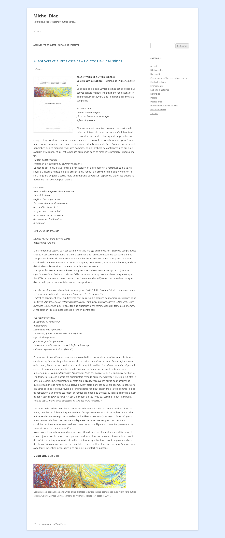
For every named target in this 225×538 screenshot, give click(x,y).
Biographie (155, 74)
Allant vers (124, 491)
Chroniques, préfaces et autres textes (82, 491)
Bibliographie (156, 70)
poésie (88, 495)
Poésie (153, 97)
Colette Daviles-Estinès (52, 495)
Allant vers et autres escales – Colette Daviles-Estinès (77, 60)
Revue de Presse (158, 109)
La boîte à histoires (159, 89)
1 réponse (38, 69)
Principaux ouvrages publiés (164, 105)
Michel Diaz (45, 16)
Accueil (37, 31)
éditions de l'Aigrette (74, 495)
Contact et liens (158, 81)
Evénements (156, 85)
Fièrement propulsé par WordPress (49, 524)
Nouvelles (155, 93)
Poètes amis (156, 101)
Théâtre (154, 113)
